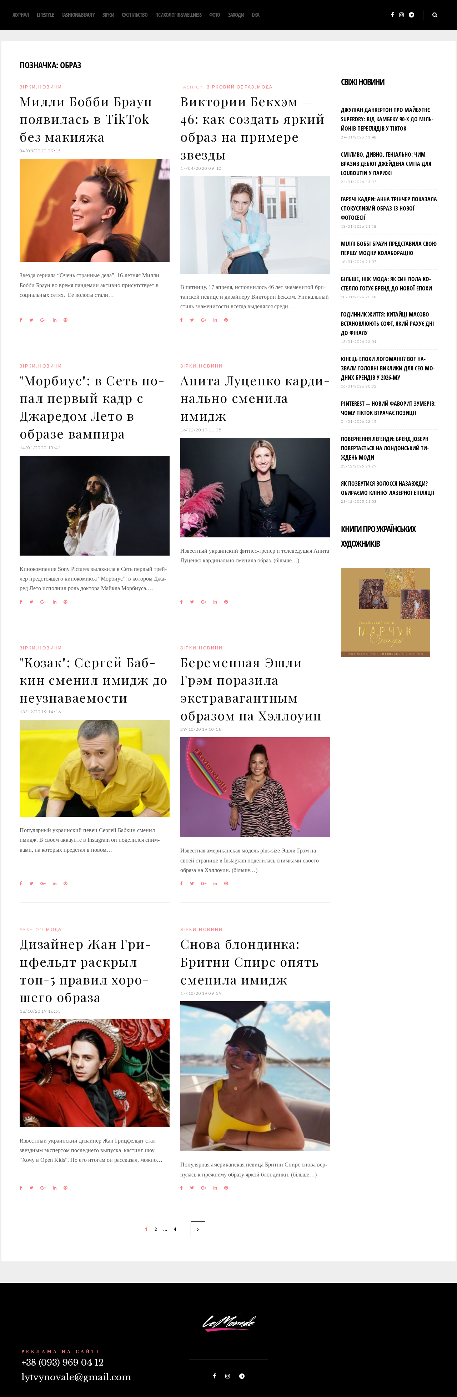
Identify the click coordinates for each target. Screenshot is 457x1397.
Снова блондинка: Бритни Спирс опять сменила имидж (249, 961)
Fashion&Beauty (78, 14)
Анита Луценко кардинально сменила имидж (255, 397)
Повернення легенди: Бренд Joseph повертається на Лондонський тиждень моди (385, 448)
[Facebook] (392, 15)
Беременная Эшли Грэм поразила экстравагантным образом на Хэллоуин (251, 688)
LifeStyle (45, 14)
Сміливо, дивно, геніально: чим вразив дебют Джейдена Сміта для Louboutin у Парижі (386, 164)
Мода (265, 87)
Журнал (20, 14)
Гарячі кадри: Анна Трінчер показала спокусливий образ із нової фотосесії (389, 208)
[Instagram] (401, 15)
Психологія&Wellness (178, 14)
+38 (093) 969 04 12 (62, 1362)
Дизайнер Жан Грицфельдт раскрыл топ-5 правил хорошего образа (85, 970)
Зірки (108, 14)
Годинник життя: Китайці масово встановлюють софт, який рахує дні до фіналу (387, 323)
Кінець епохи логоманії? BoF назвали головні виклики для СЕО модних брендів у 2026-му (388, 368)
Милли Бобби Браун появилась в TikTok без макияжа (86, 118)
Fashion (192, 87)
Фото (214, 14)
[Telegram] (411, 15)
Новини (50, 87)
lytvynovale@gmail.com (76, 1377)
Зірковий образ (231, 87)
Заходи (236, 14)
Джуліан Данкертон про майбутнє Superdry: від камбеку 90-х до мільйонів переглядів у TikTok (387, 119)
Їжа (256, 14)
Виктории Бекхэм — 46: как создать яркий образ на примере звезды (252, 127)
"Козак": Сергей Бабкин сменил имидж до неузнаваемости (94, 679)
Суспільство (134, 14)
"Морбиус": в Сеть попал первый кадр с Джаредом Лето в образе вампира (92, 406)
